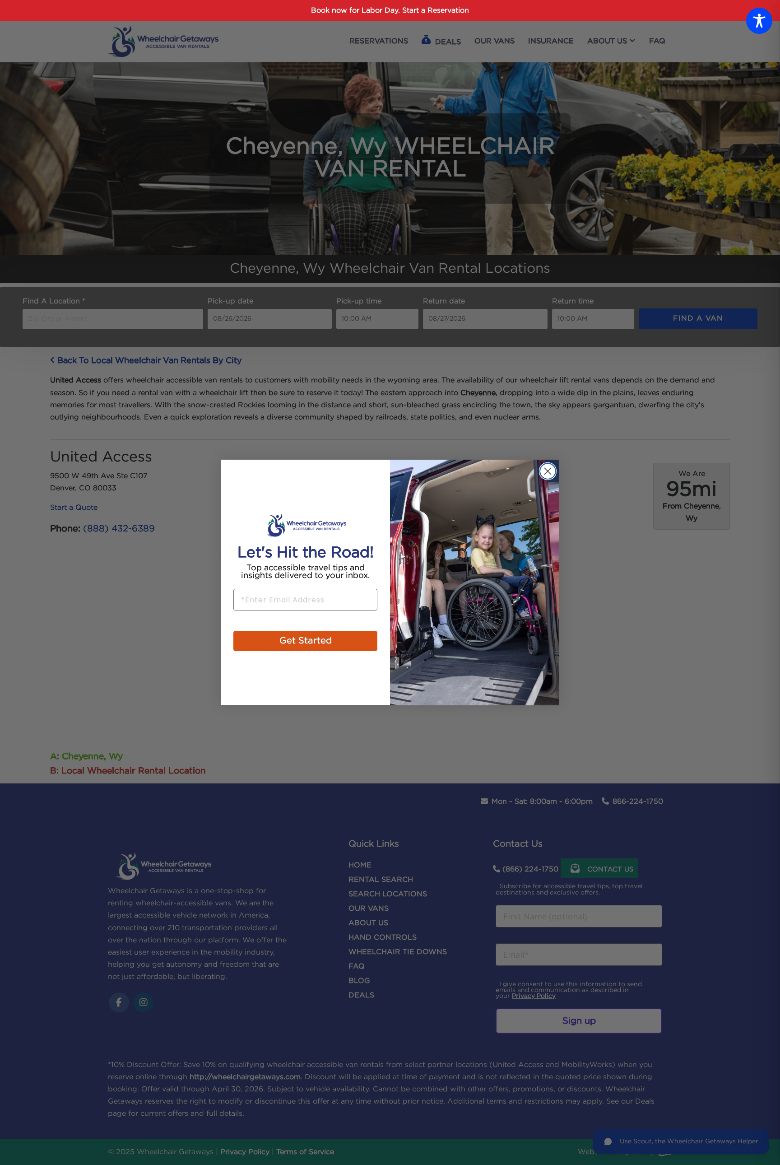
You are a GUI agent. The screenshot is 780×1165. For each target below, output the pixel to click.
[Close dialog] (548, 471)
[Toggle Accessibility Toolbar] (759, 21)
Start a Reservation (435, 10)
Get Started (305, 641)
